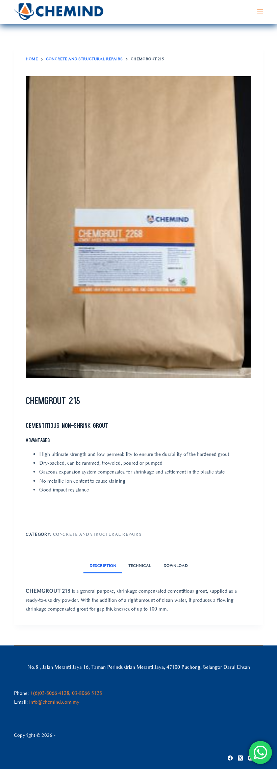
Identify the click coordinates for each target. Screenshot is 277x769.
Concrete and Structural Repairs (97, 534)
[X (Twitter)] (240, 758)
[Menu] (260, 12)
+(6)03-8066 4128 (49, 693)
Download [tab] (175, 565)
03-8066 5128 (87, 693)
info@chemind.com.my (54, 702)
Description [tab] (103, 565)
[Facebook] (230, 758)
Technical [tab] (139, 565)
